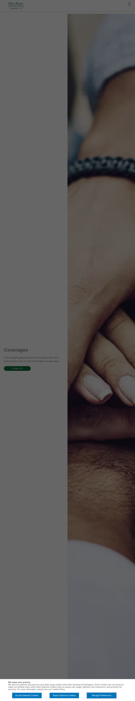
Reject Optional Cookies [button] (64, 695)
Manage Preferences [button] (101, 695)
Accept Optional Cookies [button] (26, 695)
